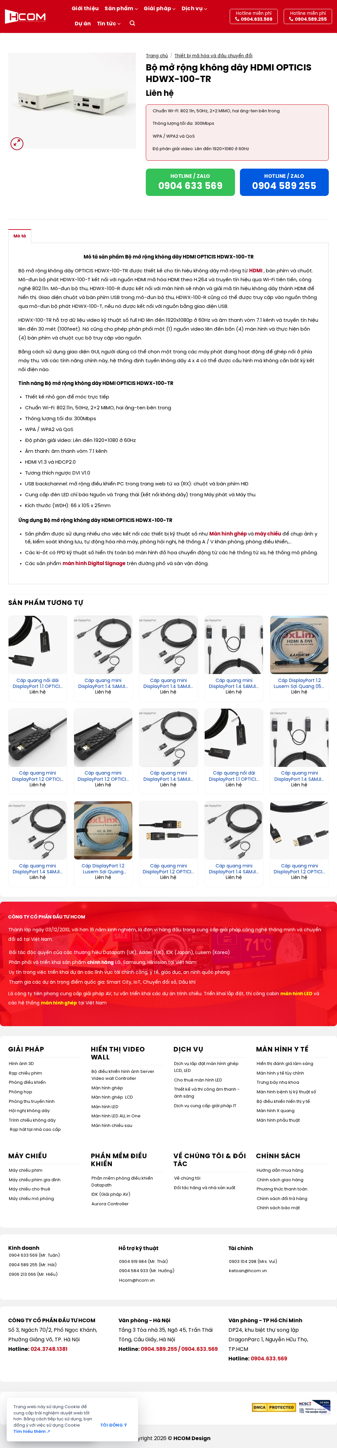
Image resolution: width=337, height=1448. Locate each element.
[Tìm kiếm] (132, 23)
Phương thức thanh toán (282, 1189)
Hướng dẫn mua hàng (280, 1170)
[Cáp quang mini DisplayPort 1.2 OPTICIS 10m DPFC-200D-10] (168, 830)
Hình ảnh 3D (21, 1064)
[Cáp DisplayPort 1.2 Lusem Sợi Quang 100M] (103, 830)
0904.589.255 (159, 1349)
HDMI (255, 271)
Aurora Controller (110, 1204)
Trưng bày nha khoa (278, 1082)
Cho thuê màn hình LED (198, 1080)
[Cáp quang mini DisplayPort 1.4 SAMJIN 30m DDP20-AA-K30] (103, 645)
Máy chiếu (27, 1156)
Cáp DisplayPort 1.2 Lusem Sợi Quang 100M (103, 869)
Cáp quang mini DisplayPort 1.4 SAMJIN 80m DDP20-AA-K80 (234, 684)
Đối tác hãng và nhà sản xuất (204, 1188)
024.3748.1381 (49, 1349)
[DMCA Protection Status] (274, 1407)
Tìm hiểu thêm (31, 1432)
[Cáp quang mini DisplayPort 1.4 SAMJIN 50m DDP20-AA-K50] (168, 645)
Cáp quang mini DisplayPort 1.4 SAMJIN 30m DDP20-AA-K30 (103, 684)
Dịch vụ (192, 9)
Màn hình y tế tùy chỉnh (280, 1073)
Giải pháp (157, 9)
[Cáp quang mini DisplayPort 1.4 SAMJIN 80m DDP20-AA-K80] (234, 645)
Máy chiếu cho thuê (29, 1189)
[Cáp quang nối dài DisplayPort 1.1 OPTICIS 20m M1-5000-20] (234, 738)
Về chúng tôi (187, 1178)
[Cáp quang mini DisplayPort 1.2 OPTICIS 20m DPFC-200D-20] (38, 738)
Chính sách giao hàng (280, 1180)
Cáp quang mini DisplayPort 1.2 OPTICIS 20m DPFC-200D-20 (37, 776)
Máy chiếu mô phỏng (31, 1199)
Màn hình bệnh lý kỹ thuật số (286, 1092)
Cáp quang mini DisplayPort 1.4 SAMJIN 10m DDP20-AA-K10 (299, 776)
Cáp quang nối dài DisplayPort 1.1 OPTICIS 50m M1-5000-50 (38, 684)
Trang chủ (157, 56)
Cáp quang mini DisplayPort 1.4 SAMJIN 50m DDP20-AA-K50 (168, 684)
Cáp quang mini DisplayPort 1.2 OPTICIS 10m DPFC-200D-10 (168, 869)
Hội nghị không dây (29, 1111)
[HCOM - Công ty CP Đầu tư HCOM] (25, 16)
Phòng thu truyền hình (32, 1102)
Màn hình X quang (276, 1111)
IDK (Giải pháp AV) (110, 1194)
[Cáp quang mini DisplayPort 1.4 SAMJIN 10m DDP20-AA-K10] (299, 738)
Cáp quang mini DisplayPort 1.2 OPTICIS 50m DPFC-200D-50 (103, 776)
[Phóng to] (17, 143)
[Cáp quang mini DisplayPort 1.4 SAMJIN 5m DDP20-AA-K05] (38, 830)
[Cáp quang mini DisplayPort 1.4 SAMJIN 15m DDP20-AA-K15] (168, 738)
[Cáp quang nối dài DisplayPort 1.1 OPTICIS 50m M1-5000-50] (38, 645)
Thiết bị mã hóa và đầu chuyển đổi (213, 56)
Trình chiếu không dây (32, 1120)
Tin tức (106, 24)
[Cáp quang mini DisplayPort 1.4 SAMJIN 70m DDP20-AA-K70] (234, 830)
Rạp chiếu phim (25, 1073)
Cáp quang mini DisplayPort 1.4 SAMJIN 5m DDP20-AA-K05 (38, 869)
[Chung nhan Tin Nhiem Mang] (314, 1407)
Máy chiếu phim (25, 1170)
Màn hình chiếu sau (111, 1126)
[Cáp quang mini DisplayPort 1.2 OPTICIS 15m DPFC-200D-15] (299, 830)
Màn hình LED (104, 1107)
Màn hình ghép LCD (112, 1097)
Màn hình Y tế (282, 1049)
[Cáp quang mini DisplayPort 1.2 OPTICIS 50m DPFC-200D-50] (103, 738)
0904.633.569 (199, 1349)
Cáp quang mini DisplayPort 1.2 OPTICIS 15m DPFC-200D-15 (299, 869)
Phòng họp (20, 1092)
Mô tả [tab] (19, 236)
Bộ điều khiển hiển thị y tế (283, 1102)
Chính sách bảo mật (278, 1208)
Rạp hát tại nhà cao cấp (35, 1130)
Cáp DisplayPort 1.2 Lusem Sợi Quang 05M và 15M (299, 684)
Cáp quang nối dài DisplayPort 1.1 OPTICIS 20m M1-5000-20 (234, 776)
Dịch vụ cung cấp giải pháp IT (205, 1106)
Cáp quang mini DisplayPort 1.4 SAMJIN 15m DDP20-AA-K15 (168, 776)
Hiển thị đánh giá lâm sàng (285, 1064)
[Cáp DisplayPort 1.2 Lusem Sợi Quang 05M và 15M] (299, 645)
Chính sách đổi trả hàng (282, 1199)
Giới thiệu (85, 9)
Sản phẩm (119, 9)
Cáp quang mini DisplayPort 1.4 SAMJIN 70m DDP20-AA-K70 (234, 869)
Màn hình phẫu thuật (278, 1120)
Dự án (83, 24)
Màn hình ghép (228, 534)
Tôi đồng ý (113, 1425)
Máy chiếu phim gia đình (35, 1180)
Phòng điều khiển (27, 1082)
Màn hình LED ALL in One (116, 1116)
